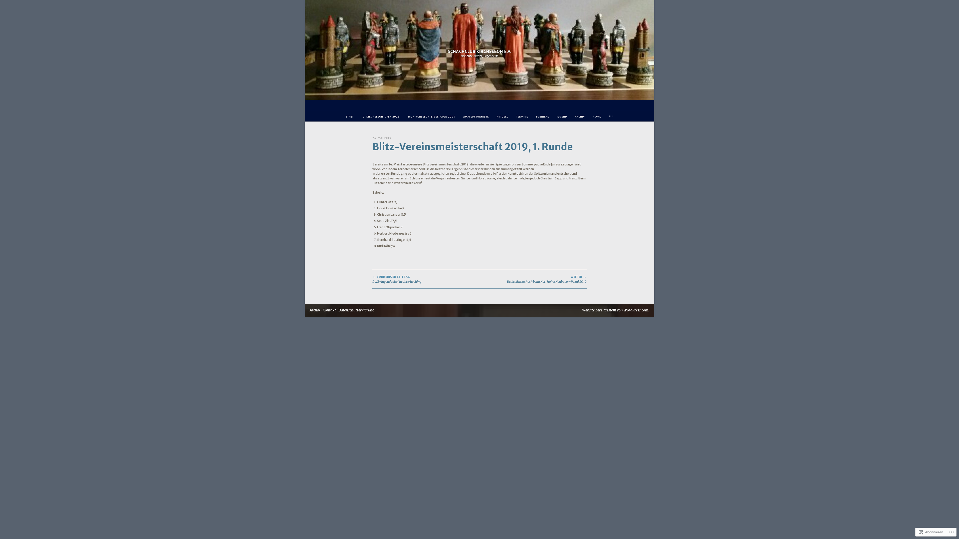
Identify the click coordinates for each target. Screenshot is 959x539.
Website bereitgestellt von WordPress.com (615, 310)
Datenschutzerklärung (356, 310)
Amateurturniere (476, 116)
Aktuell (502, 116)
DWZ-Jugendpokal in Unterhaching (396, 279)
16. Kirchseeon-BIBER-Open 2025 (431, 116)
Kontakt (329, 310)
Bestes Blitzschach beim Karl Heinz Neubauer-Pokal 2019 (547, 279)
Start (350, 116)
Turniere (542, 116)
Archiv (580, 116)
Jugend (562, 116)
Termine (522, 116)
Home (597, 116)
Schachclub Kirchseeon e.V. (479, 51)
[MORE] (611, 116)
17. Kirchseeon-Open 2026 (381, 116)
